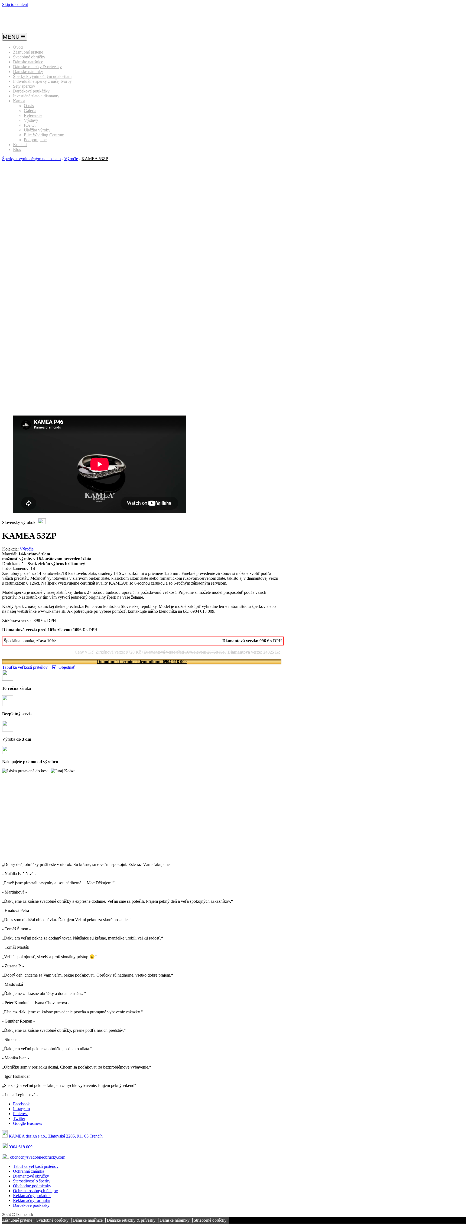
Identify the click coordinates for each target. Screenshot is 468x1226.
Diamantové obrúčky (31, 1176)
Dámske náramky (28, 71)
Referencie (33, 115)
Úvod (18, 47)
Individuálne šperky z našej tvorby (42, 81)
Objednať (66, 667)
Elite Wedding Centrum (44, 135)
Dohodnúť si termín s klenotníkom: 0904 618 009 (142, 661)
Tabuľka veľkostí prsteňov (25, 667)
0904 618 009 (20, 1147)
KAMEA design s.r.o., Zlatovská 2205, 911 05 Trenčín (56, 1136)
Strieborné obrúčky (210, 1220)
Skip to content (15, 4)
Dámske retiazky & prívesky (37, 66)
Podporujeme (35, 139)
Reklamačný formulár (31, 1200)
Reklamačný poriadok (32, 1195)
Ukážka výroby (37, 130)
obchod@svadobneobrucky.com (37, 1157)
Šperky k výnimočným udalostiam (42, 76)
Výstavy (31, 120)
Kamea (19, 100)
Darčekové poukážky (31, 91)
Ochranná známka (28, 1171)
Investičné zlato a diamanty (36, 96)
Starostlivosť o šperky (31, 1181)
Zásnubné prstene (28, 52)
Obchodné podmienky (32, 1186)
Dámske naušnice (28, 62)
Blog (17, 149)
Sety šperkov (24, 86)
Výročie (71, 158)
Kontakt (20, 144)
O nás (29, 105)
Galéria (30, 110)
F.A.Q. (30, 125)
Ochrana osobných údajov (35, 1190)
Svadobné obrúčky (29, 57)
